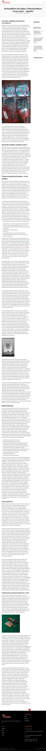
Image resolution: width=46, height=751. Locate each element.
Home (26, 716)
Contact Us (27, 720)
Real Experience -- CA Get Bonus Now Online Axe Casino (38, 32)
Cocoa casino (23, 247)
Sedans (3, 728)
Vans (3, 735)
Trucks (3, 732)
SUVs (3, 730)
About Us (26, 718)
